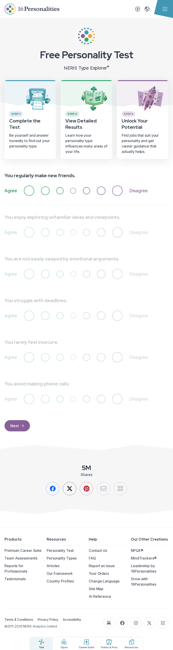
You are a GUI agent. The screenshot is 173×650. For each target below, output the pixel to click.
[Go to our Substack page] (108, 623)
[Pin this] (86, 488)
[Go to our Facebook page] (122, 623)
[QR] (120, 488)
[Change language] (147, 9)
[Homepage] (32, 9)
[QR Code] (162, 623)
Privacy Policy (48, 619)
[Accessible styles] (137, 9)
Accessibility (72, 619)
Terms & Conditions (19, 619)
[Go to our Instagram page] (135, 623)
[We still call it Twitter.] (69, 488)
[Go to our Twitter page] (149, 623)
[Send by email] (103, 488)
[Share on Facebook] (52, 488)
